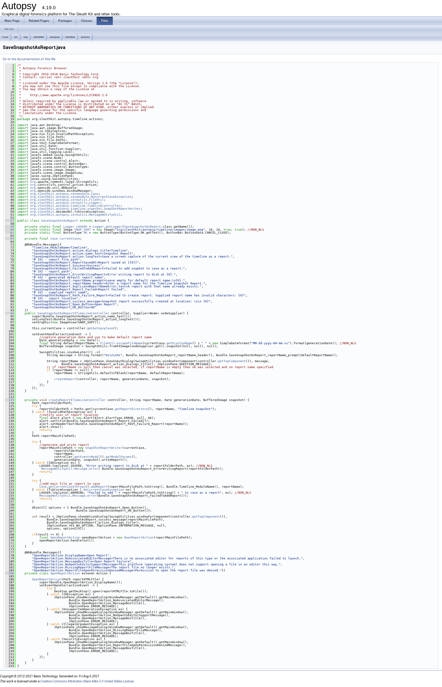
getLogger (114, 226)
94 (9, 313)
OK (85, 232)
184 (9, 573)
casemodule (80, 193)
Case (94, 193)
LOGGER (81, 226)
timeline (70, 37)
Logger (94, 202)
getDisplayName (179, 343)
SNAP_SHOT (82, 229)
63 (9, 238)
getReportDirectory (131, 409)
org (25, 37)
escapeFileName (129, 343)
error (93, 468)
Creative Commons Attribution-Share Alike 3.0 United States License (87, 681)
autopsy (55, 37)
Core (5, 37)
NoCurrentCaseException (111, 196)
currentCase (70, 238)
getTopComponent (232, 361)
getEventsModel (87, 456)
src (16, 37)
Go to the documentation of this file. (29, 59)
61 (9, 232)
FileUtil (96, 199)
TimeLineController (103, 205)
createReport (65, 379)
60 (9, 229)
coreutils (79, 199)
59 (9, 226)
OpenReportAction (65, 537)
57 (9, 220)
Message (80, 468)
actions (85, 37)
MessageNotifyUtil (104, 214)
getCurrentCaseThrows (67, 486)
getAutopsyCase (100, 328)
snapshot (94, 208)
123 (9, 400)
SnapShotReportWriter (122, 208)
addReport (99, 486)
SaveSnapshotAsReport (59, 220)
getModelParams (118, 456)
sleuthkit (38, 37)
